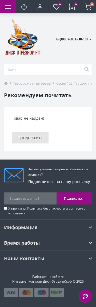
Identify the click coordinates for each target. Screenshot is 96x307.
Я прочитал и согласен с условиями (46, 210)
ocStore (58, 276)
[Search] (86, 69)
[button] (40, 6)
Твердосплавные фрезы (32, 83)
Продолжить (30, 138)
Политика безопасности (46, 208)
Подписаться (74, 198)
